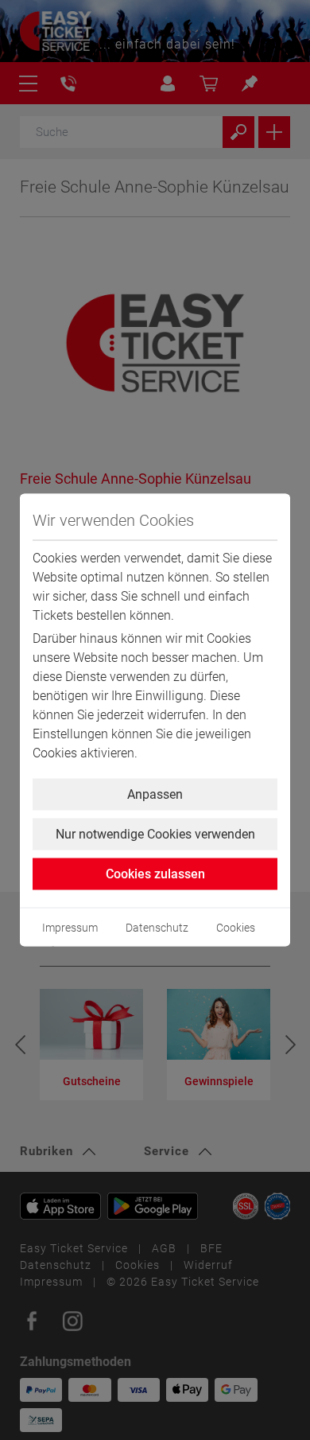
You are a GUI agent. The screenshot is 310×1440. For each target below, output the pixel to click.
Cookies (235, 927)
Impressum (70, 927)
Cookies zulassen (155, 874)
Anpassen (155, 794)
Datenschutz (157, 927)
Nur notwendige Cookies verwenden (155, 834)
